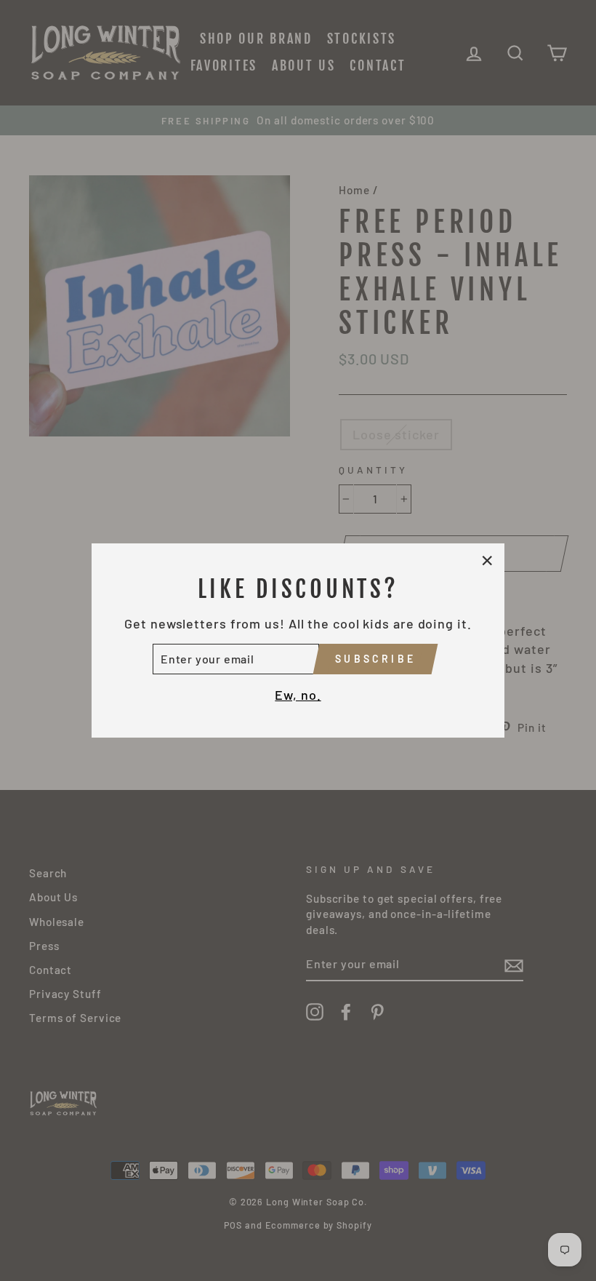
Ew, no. (298, 695)
